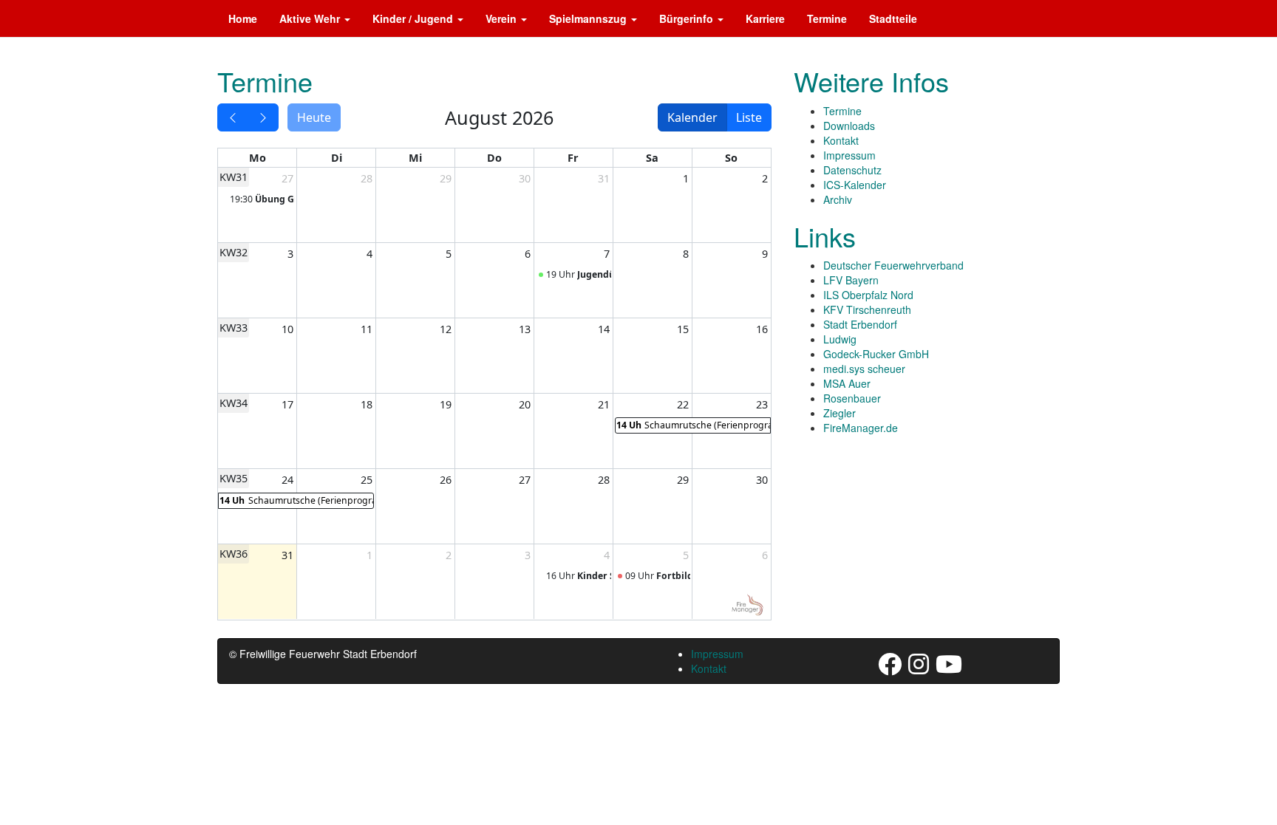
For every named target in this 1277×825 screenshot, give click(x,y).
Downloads (849, 125)
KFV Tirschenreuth (867, 309)
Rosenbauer (852, 398)
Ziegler (839, 412)
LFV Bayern (851, 280)
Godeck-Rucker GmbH (876, 353)
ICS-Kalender (854, 184)
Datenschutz (852, 169)
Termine (827, 18)
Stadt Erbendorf (860, 324)
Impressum (849, 155)
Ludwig (840, 339)
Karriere (765, 18)
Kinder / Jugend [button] (414, 18)
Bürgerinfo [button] (687, 18)
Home (242, 18)
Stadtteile (893, 18)
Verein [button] (503, 18)
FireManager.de (860, 427)
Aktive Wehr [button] (311, 18)
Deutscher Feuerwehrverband (893, 265)
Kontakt (841, 140)
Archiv (837, 199)
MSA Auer (847, 383)
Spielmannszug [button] (589, 18)
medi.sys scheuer (864, 368)
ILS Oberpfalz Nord (868, 294)
